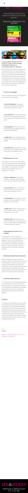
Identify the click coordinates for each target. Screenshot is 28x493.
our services (19, 334)
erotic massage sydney (10, 334)
